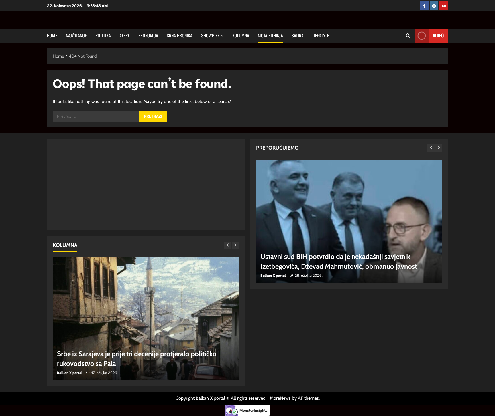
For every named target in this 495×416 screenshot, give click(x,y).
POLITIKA (103, 35)
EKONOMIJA (148, 35)
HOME (52, 35)
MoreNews (280, 398)
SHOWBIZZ (210, 35)
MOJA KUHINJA (270, 35)
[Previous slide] (227, 245)
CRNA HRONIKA (179, 35)
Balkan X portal (69, 373)
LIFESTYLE (320, 35)
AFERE (124, 35)
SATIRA (298, 35)
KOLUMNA (240, 35)
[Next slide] (235, 245)
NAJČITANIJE (76, 35)
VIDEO (438, 35)
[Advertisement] (146, 184)
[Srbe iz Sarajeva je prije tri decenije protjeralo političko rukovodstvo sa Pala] (146, 318)
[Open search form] (408, 35)
